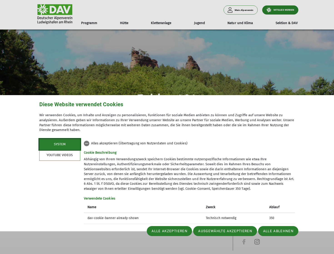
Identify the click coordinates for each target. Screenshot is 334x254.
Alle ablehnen (278, 231)
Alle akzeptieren (169, 231)
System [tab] (60, 144)
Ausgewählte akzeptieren (225, 231)
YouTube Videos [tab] (60, 155)
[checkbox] (189, 143)
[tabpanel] (189, 186)
